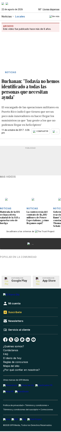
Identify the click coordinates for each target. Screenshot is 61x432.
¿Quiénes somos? (13, 346)
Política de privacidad (13, 405)
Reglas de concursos (15, 362)
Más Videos (8, 176)
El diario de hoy (12, 358)
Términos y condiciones (36, 405)
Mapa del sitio (11, 365)
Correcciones (47, 409)
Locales (20, 16)
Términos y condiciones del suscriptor (20, 409)
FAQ (5, 354)
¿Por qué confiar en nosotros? (21, 369)
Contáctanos (10, 350)
